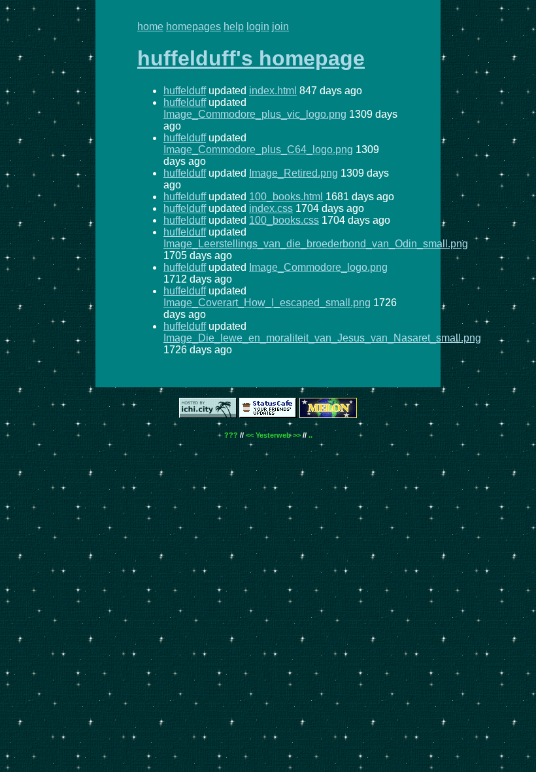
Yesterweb (273, 435)
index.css (271, 208)
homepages (193, 26)
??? (231, 435)
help (234, 26)
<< (250, 435)
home (150, 26)
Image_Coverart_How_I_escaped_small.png (267, 302)
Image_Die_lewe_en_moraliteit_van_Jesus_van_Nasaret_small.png (322, 337)
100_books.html (286, 196)
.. (310, 435)
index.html (273, 90)
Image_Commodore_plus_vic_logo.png (254, 114)
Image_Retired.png (293, 173)
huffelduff (184, 90)
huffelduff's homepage (251, 58)
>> (297, 435)
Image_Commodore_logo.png (318, 267)
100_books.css (284, 220)
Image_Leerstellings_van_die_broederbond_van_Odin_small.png (315, 243)
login (257, 26)
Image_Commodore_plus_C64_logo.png (258, 149)
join (280, 26)
